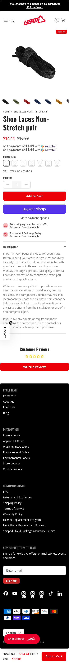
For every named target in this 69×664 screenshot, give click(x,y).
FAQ (5, 491)
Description (10, 247)
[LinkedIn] (59, 593)
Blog (6, 413)
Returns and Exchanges (17, 497)
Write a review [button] (34, 367)
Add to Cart (34, 196)
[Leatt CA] (34, 20)
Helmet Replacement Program (22, 520)
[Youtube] (14, 593)
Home (6, 111)
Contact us (9, 396)
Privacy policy (11, 435)
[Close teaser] (11, 323)
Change (16, 659)
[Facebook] (5, 593)
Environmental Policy (16, 452)
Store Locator (11, 463)
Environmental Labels (16, 458)
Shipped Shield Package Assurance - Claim (29, 531)
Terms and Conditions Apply (24, 227)
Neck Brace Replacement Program (24, 525)
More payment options (34, 218)
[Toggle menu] (6, 20)
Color (9, 157)
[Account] (55, 20)
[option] (34, 62)
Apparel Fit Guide (13, 441)
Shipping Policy (12, 503)
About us (8, 401)
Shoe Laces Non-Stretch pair (30, 111)
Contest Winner (12, 469)
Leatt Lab (9, 407)
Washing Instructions (16, 446)
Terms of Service (13, 508)
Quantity (7, 178)
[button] (34, 146)
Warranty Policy (12, 514)
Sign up (11, 580)
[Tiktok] (50, 593)
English (11, 633)
